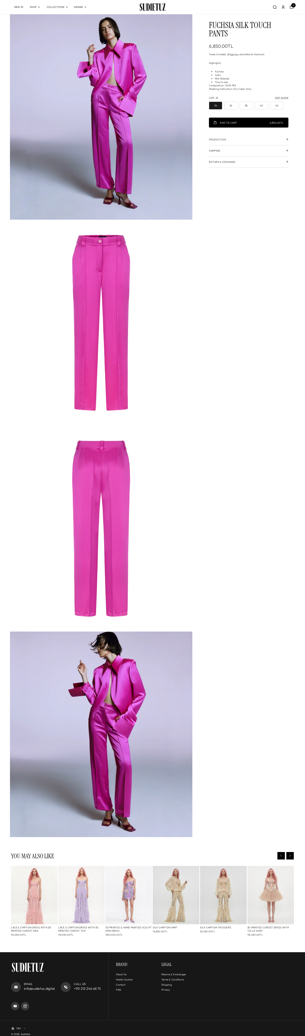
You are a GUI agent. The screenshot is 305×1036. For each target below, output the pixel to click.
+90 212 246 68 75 (87, 988)
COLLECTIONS (56, 7)
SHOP (33, 7)
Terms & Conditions (172, 979)
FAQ (118, 989)
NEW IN (18, 7)
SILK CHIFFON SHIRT (165, 927)
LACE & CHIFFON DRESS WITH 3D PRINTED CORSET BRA (31, 929)
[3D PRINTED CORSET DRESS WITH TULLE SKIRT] (270, 895)
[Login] (283, 7)
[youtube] (15, 1006)
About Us (121, 974)
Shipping (232, 54)
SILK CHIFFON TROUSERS (215, 927)
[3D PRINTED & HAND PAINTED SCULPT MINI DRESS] (128, 895)
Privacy (165, 989)
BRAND (78, 7)
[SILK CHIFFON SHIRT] (176, 895)
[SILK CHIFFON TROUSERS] (223, 895)
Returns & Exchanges (173, 974)
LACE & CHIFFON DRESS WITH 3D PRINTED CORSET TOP (78, 929)
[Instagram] (25, 1006)
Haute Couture (124, 979)
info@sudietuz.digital (39, 988)
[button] (281, 856)
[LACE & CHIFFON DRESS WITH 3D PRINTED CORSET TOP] (81, 895)
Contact (120, 984)
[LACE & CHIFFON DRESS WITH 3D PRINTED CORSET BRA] (34, 895)
